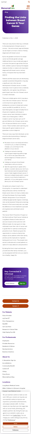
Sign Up (22, 283)
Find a (7, 315)
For (7, 312)
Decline (15, 426)
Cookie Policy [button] (17, 415)
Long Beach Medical (10, 385)
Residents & (8, 346)
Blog (6, 12)
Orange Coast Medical (11, 391)
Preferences (15, 430)
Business (8, 352)
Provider (8, 343)
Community (8, 366)
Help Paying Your (8, 332)
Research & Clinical (10, 329)
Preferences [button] (11, 420)
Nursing (7, 349)
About (6, 357)
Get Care (6, 326)
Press (6, 374)
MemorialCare (8, 377)
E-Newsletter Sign (9, 360)
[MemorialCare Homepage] (7, 7)
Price (8, 321)
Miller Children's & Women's (13, 388)
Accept (15, 423)
